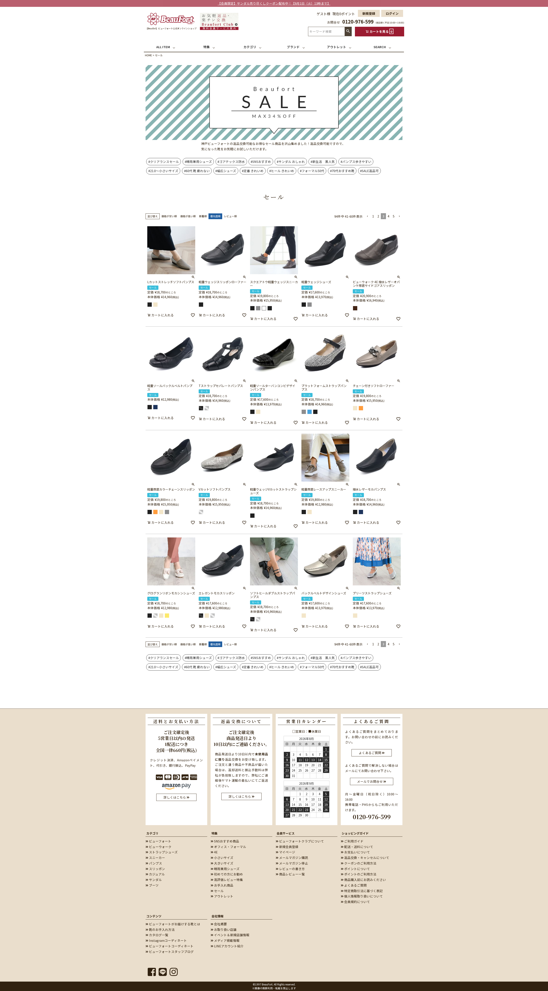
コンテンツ (153, 916)
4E (215, 852)
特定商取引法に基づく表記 (363, 890)
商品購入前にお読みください (365, 879)
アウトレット (223, 896)
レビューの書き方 (291, 868)
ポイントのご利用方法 (360, 874)
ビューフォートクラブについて (301, 841)
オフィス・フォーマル (229, 846)
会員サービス (286, 833)
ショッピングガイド (355, 833)
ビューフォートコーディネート (171, 946)
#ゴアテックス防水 (231, 161)
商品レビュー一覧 (291, 874)
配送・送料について (358, 846)
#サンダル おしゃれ (291, 161)
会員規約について (357, 901)
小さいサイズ (223, 857)
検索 (348, 31)
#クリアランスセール (163, 161)
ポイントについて (357, 868)
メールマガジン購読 (293, 857)
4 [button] (388, 216)
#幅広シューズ (225, 170)
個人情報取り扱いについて (363, 896)
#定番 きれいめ (253, 170)
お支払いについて (357, 852)
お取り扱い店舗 (225, 929)
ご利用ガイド (353, 841)
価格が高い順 (188, 216)
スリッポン (156, 868)
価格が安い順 (169, 216)
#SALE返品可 (369, 170)
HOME (148, 55)
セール (218, 890)
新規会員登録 (288, 846)
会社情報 (217, 916)
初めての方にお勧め (228, 874)
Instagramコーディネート (167, 940)
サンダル (155, 879)
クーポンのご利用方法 (360, 863)
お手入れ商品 (223, 885)
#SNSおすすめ (261, 161)
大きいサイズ (223, 863)
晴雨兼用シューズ (226, 868)
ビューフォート (159, 841)
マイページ (286, 852)
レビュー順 (230, 216)
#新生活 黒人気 (323, 161)
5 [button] (394, 216)
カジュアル (156, 874)
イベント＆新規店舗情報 (231, 935)
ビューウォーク (159, 846)
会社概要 (220, 924)
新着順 (203, 216)
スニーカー (156, 857)
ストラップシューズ (163, 852)
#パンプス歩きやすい (356, 161)
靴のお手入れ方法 (161, 929)
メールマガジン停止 (293, 863)
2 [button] (378, 216)
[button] (367, 216)
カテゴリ (152, 833)
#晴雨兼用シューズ (198, 161)
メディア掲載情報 (226, 940)
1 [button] (373, 216)
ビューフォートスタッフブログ (171, 951)
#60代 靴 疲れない (197, 170)
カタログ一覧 (158, 935)
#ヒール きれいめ (281, 170)
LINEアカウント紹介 (228, 946)
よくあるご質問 (355, 885)
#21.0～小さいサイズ (163, 170)
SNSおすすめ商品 (226, 841)
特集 (214, 833)
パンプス (155, 863)
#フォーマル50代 (312, 170)
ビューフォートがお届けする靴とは (174, 924)
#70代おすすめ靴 (342, 170)
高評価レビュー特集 (228, 879)
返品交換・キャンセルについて (366, 857)
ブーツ (153, 885)
